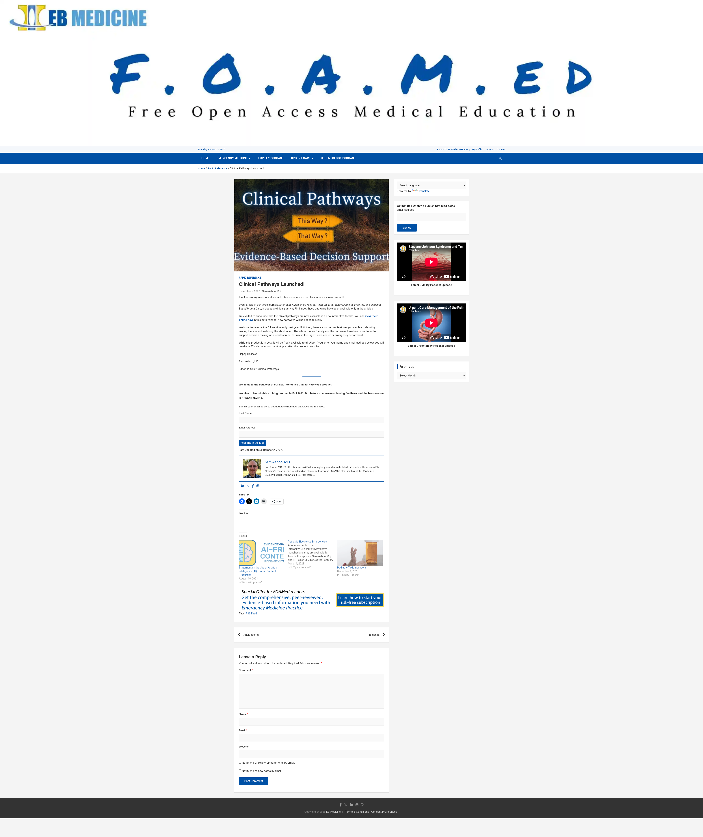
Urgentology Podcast (338, 158)
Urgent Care (300, 158)
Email (243, 730)
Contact (501, 149)
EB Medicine (333, 811)
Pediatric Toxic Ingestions (352, 567)
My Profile (477, 149)
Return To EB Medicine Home (452, 149)
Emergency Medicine (232, 158)
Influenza (374, 634)
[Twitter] (247, 486)
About (489, 149)
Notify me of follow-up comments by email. (268, 762)
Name (243, 714)
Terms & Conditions (357, 811)
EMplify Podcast (271, 158)
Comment (246, 670)
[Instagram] (258, 486)
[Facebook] (252, 486)
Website (244, 746)
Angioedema (251, 634)
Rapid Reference (250, 277)
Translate (424, 191)
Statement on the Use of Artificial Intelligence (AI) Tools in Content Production (258, 571)
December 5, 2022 (249, 291)
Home (205, 158)
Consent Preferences (384, 811)
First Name (245, 413)
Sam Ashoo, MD (271, 291)
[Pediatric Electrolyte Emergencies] (312, 554)
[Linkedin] (242, 486)
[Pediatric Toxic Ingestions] (360, 553)
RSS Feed (251, 613)
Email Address (247, 427)
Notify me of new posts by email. (262, 771)
